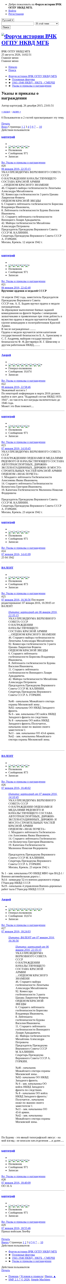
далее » (16, 111)
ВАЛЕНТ (7, 567)
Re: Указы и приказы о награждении (23, 162)
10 (40, 126)
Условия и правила (31, 1276)
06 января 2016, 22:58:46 (16, 387)
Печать (5, 123)
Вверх (5, 1242)
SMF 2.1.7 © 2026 (19, 1279)
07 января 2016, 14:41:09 (16, 554)
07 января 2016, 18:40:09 (16, 1182)
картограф (8, 136)
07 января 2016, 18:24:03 (16, 931)
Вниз (4, 126)
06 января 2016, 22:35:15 (16, 168)
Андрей (6, 355)
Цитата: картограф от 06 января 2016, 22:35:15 (32, 948)
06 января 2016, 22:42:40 (16, 287)
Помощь (13, 1276)
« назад (5, 111)
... (37, 126)
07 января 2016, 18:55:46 (16, 1228)
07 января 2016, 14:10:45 (16, 448)
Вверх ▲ (50, 1276)
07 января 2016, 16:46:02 (16, 787)
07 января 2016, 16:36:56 (16, 599)
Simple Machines (40, 1279)
